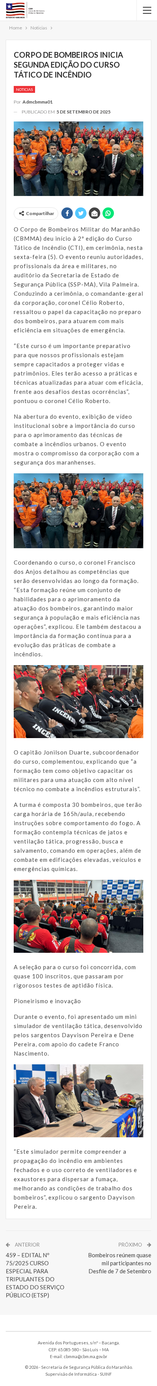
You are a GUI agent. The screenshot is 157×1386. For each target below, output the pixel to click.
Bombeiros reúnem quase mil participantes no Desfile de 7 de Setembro (119, 1263)
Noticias (24, 89)
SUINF (106, 1373)
